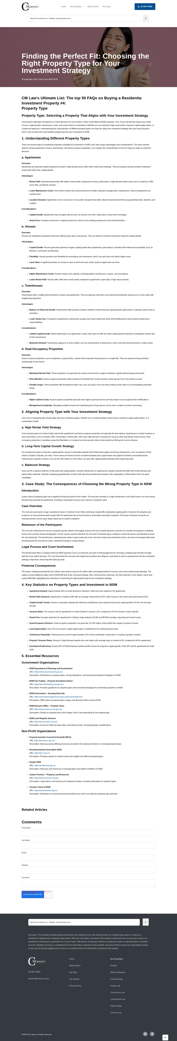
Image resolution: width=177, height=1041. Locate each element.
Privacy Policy (75, 986)
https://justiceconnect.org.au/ (46, 778)
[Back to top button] (165, 1037)
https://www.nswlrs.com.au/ (45, 722)
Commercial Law (117, 992)
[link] (30, 6)
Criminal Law (116, 1013)
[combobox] (84, 18)
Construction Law (117, 999)
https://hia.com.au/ (42, 753)
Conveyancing (116, 979)
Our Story (106, 7)
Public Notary (116, 1006)
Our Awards (74, 979)
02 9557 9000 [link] (146, 7)
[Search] (146, 18)
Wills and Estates (117, 972)
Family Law (115, 986)
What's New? (93, 7)
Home (63, 7)
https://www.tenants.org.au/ (45, 790)
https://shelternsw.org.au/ (44, 765)
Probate (113, 966)
